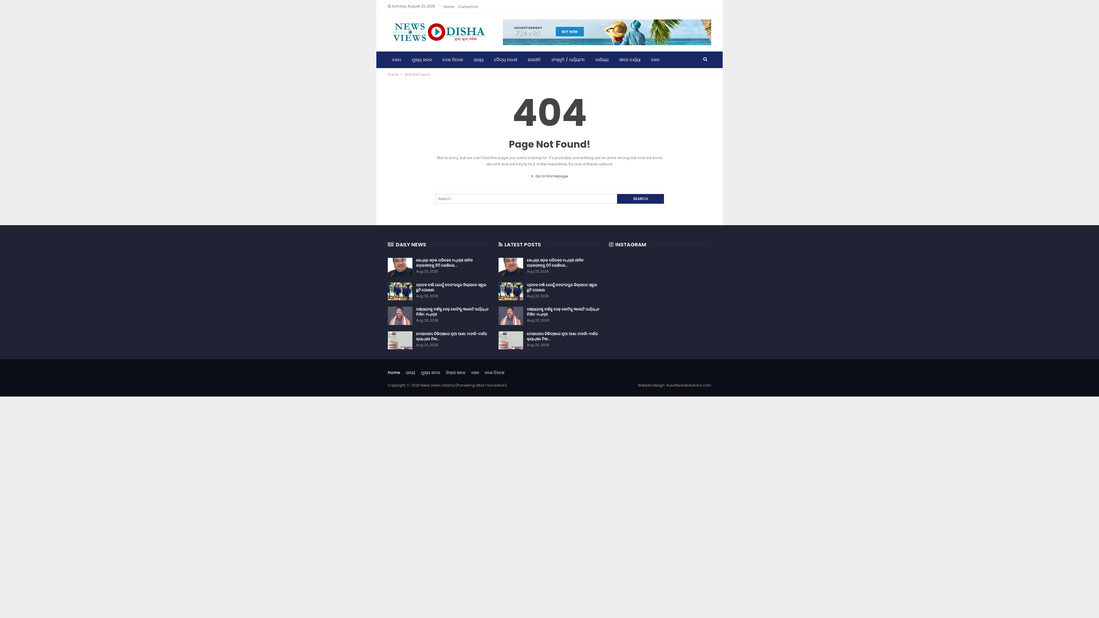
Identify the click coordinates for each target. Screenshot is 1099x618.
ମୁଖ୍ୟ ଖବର (422, 60)
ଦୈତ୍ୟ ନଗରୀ (505, 60)
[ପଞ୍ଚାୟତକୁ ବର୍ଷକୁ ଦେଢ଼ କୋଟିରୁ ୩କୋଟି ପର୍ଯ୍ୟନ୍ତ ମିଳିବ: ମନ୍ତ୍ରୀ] (400, 316)
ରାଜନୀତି (534, 60)
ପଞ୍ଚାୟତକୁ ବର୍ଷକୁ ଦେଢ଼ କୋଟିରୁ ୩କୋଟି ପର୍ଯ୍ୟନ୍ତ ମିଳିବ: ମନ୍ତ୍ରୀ (452, 311)
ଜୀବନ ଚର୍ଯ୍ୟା (630, 60)
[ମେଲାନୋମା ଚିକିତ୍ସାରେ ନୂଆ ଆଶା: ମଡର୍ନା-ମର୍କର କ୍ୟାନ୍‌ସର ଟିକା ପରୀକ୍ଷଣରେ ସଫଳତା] (400, 340)
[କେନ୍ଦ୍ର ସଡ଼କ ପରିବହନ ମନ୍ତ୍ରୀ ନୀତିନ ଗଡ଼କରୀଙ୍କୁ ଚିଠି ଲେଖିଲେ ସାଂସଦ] (400, 267)
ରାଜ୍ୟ (478, 60)
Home (449, 6)
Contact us (468, 6)
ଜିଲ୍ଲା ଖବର (456, 372)
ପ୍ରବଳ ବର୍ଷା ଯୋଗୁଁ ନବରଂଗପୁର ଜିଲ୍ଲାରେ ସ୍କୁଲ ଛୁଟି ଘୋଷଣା (451, 287)
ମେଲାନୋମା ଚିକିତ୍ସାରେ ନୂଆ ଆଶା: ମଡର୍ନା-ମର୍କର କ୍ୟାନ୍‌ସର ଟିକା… (451, 336)
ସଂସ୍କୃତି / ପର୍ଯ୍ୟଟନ (568, 60)
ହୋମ (396, 60)
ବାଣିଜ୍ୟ (601, 60)
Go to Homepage (551, 176)
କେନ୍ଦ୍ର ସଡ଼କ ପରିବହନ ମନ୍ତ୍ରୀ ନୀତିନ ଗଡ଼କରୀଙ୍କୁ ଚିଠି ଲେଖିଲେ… (444, 263)
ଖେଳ (655, 60)
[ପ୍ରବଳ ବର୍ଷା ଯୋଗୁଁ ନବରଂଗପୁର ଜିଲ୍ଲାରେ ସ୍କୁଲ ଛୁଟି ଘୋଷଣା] (400, 291)
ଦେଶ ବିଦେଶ (452, 60)
